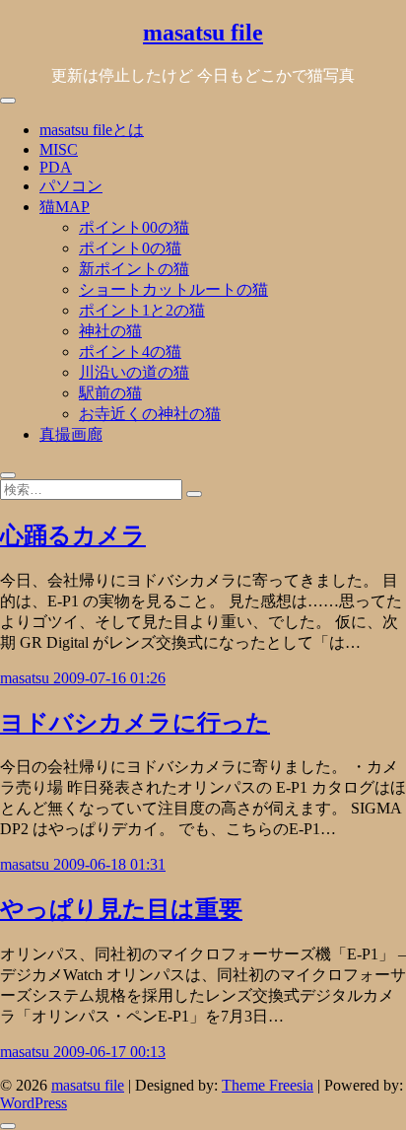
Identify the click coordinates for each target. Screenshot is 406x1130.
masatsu (26, 678)
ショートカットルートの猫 (173, 289)
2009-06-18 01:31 (109, 864)
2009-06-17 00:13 (109, 1051)
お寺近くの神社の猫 (150, 413)
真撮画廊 (70, 434)
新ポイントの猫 (134, 268)
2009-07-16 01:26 (109, 678)
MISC (58, 149)
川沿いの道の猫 (134, 372)
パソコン (70, 185)
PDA (55, 167)
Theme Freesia (267, 1085)
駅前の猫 (110, 393)
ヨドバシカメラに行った (135, 723)
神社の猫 (110, 330)
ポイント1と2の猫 (142, 310)
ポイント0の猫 (130, 248)
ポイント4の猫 (130, 351)
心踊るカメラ (73, 535)
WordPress (33, 1103)
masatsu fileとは (91, 129)
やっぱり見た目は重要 (121, 909)
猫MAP (64, 206)
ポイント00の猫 (134, 227)
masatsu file (203, 32)
